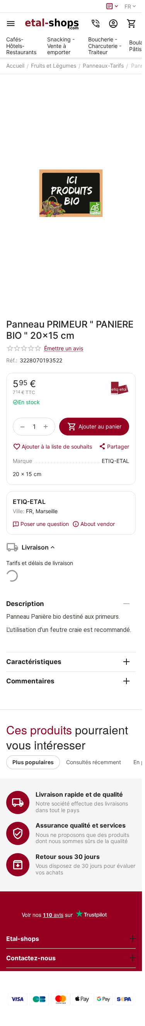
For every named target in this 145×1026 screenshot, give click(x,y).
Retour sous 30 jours (68, 856)
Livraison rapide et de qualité (79, 794)
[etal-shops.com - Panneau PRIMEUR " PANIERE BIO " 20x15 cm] (71, 193)
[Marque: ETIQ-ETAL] (119, 389)
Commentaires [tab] (30, 681)
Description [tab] (25, 604)
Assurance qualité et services (81, 825)
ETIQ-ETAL (29, 501)
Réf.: (11, 360)
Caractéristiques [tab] (33, 662)
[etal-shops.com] (53, 23)
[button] (113, 446)
